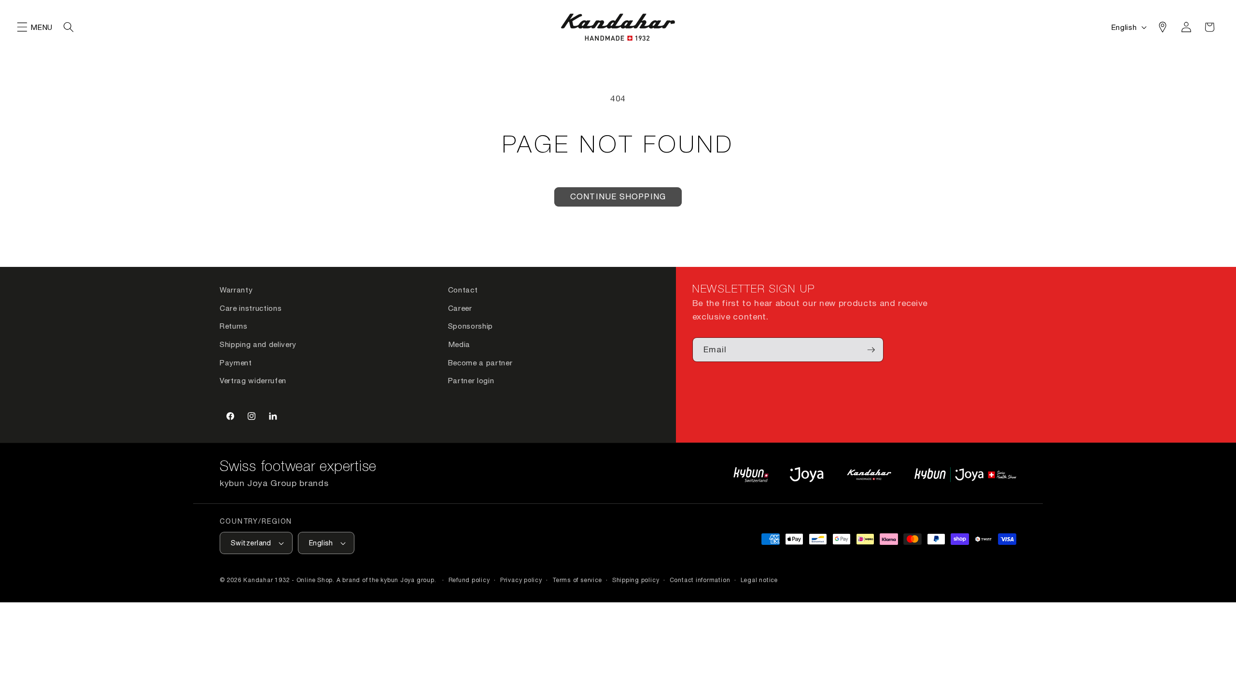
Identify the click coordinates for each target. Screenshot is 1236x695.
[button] (22, 27)
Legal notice (759, 580)
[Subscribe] (871, 349)
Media (459, 344)
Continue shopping (618, 196)
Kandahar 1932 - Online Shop (288, 580)
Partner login (471, 380)
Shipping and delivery (258, 344)
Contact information (700, 580)
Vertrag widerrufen (253, 380)
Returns (234, 325)
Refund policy (469, 580)
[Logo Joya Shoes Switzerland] (806, 474)
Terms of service (577, 580)
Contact (463, 289)
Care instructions (250, 308)
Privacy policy (521, 580)
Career (460, 308)
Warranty (236, 289)
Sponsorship (470, 325)
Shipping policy (636, 580)
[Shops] (1162, 27)
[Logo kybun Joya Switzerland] (965, 474)
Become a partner (480, 362)
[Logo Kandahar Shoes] (869, 474)
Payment (236, 362)
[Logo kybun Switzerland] (751, 474)
